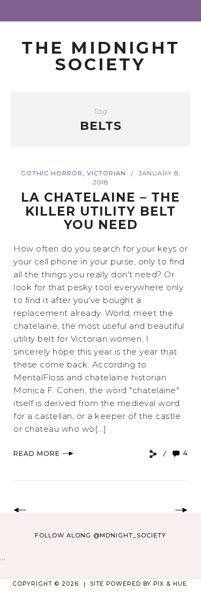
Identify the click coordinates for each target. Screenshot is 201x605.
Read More (36, 453)
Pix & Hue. (171, 583)
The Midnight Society (100, 56)
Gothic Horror (52, 173)
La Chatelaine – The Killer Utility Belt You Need (100, 211)
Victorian (106, 173)
